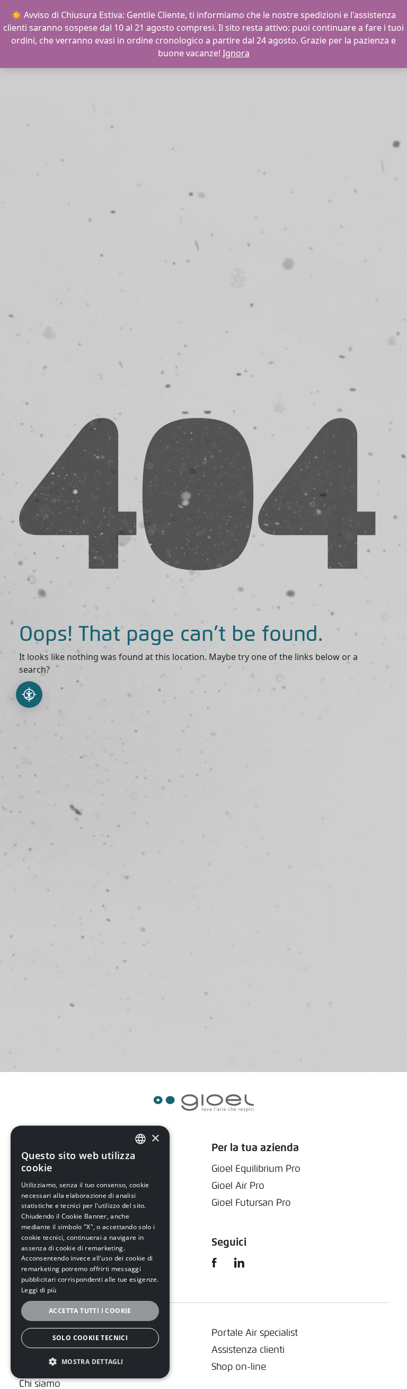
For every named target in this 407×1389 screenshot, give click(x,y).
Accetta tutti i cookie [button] (90, 1310)
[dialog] (90, 1252)
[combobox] (140, 1139)
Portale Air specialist (254, 1332)
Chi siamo (39, 1383)
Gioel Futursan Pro (251, 1202)
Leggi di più (39, 1289)
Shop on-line (238, 1366)
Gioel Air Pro (237, 1185)
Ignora (236, 53)
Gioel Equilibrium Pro (255, 1168)
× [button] (155, 1139)
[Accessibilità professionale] (29, 694)
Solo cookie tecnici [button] (90, 1337)
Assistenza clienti (248, 1349)
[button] (90, 1361)
